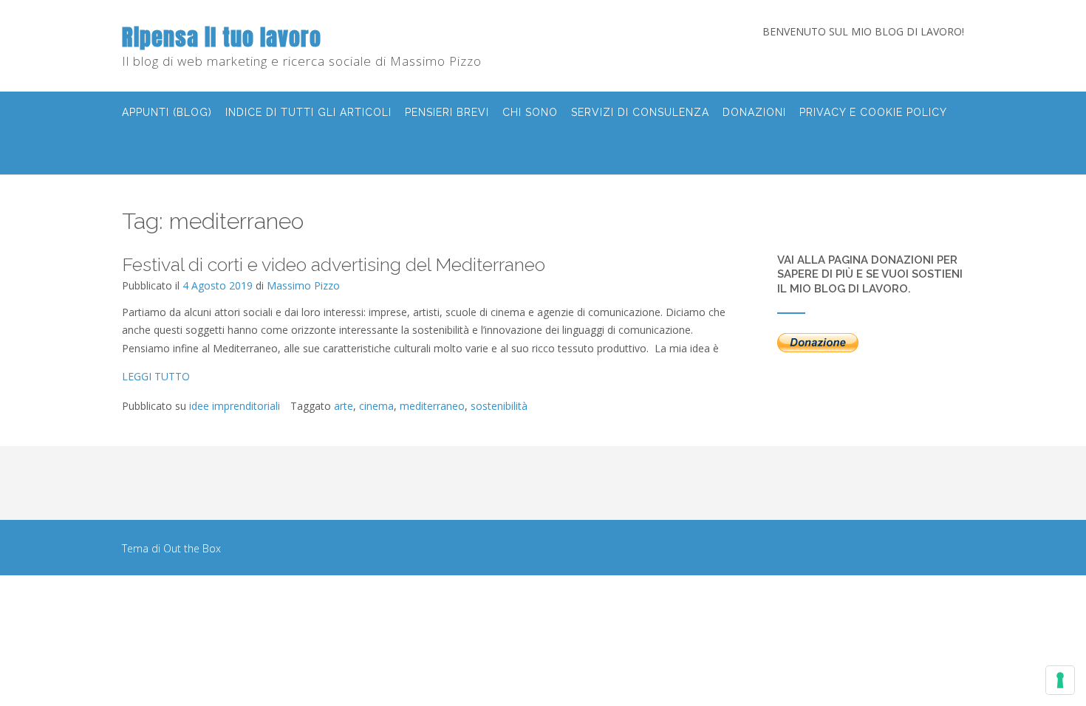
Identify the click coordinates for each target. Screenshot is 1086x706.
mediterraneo (432, 406)
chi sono (530, 112)
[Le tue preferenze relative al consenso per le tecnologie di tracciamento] (1060, 680)
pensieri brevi (447, 112)
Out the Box (192, 548)
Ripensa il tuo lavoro (221, 37)
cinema (376, 406)
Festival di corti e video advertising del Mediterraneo (333, 264)
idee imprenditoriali (234, 406)
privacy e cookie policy (873, 112)
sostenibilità (499, 406)
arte (343, 406)
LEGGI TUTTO (156, 376)
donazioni (754, 112)
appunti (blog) (167, 112)
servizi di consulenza (640, 112)
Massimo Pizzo (303, 285)
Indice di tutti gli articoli (308, 112)
